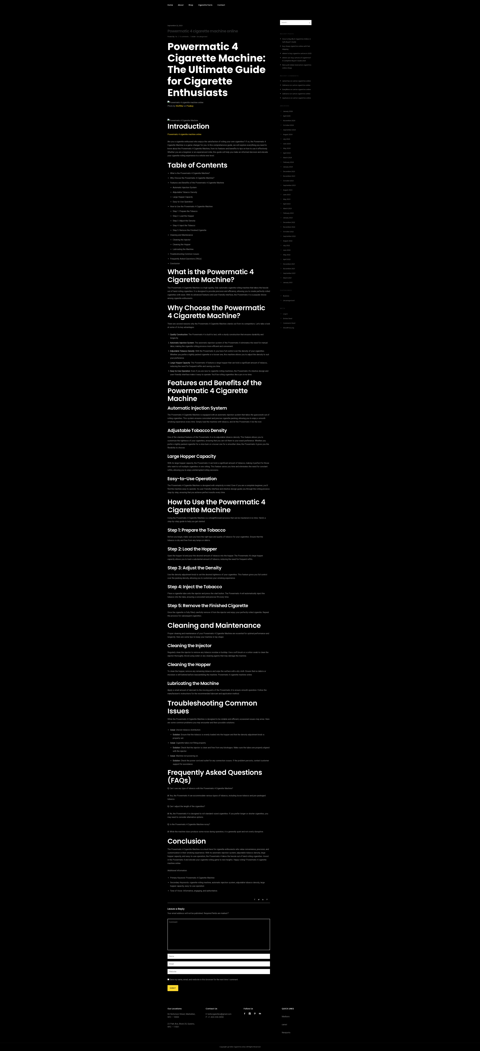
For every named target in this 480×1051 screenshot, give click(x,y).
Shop (190, 5)
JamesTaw (286, 81)
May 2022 (286, 254)
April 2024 (287, 153)
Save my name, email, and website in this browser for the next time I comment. (204, 979)
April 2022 (286, 259)
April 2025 (286, 116)
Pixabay (190, 106)
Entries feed (287, 318)
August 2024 (287, 134)
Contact (221, 5)
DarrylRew (286, 89)
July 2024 (286, 139)
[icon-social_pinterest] (255, 1014)
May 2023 (286, 199)
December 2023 (289, 171)
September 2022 (289, 236)
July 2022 (286, 245)
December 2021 (289, 264)
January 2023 (288, 217)
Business (286, 296)
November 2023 (289, 176)
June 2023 (286, 194)
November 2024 (289, 120)
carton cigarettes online (302, 81)
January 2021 (287, 282)
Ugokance (286, 98)
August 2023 (287, 190)
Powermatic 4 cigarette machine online (203, 31)
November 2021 (289, 268)
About (181, 5)
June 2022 (286, 250)
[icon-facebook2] (245, 1014)
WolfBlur (179, 106)
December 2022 (289, 222)
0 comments (184, 36)
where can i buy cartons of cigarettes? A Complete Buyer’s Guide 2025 (296, 59)
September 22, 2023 (175, 25)
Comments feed (289, 323)
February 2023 (288, 213)
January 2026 (288, 111)
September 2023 (289, 185)
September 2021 (289, 273)
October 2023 (288, 180)
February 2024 (288, 162)
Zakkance (286, 85)
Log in (285, 314)
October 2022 (288, 231)
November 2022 (289, 227)
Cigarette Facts (205, 5)
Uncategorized (201, 36)
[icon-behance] (260, 1014)
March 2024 (287, 157)
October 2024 (288, 125)
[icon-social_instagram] (250, 1014)
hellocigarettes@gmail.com (219, 1014)
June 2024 (287, 143)
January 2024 (288, 167)
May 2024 (286, 148)
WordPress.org (288, 327)
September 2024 (289, 130)
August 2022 (287, 241)
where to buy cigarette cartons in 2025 (297, 53)
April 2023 (286, 204)
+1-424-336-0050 (216, 1017)
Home (170, 5)
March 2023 (287, 208)
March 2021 (287, 278)
